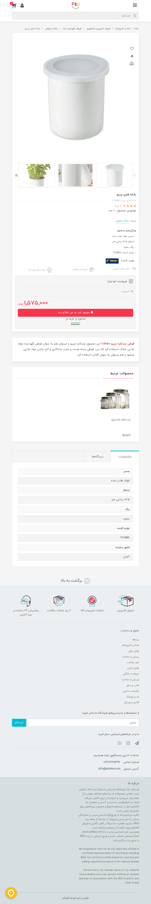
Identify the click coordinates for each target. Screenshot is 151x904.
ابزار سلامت (133, 662)
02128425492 (111, 762)
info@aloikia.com (109, 769)
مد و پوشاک (132, 697)
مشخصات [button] (124, 456)
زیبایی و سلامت (130, 656)
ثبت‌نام (19, 722)
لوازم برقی (133, 651)
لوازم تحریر (133, 668)
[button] (16, 5)
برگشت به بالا (72, 580)
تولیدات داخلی (131, 691)
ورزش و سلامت (130, 679)
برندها (136, 639)
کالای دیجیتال (131, 702)
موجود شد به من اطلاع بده (74, 313)
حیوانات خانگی (131, 674)
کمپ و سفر (133, 685)
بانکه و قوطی (122, 220)
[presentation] (134, 175)
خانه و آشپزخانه (130, 645)
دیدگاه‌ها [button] (97, 456)
